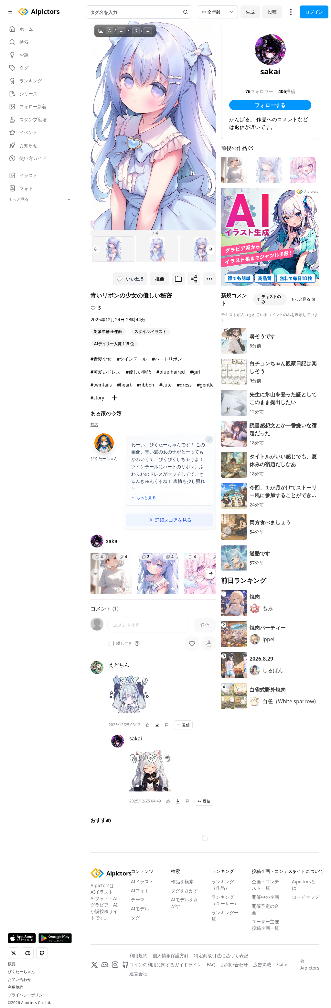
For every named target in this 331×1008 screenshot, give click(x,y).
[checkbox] (111, 643)
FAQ (211, 964)
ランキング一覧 (225, 915)
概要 (12, 964)
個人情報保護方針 (171, 955)
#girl (195, 372)
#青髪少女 (101, 359)
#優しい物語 (138, 372)
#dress (184, 385)
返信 (186, 724)
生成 (250, 12)
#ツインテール (132, 359)
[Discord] (105, 965)
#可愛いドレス (106, 372)
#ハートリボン (167, 359)
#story (97, 398)
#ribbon (145, 385)
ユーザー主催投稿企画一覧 (265, 924)
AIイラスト (142, 881)
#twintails (101, 385)
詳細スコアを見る (173, 520)
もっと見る (146, 497)
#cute (165, 385)
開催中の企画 (265, 897)
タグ (135, 918)
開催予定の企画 (265, 909)
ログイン (314, 12)
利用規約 (15, 987)
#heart (124, 385)
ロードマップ (305, 897)
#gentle (205, 385)
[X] (94, 965)
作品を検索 (182, 881)
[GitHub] (125, 965)
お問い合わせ (19, 979)
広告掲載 (262, 964)
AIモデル (140, 909)
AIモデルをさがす (184, 903)
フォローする (270, 105)
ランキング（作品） (222, 884)
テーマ (137, 900)
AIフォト (140, 890)
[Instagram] (115, 965)
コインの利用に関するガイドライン (165, 964)
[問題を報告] (166, 724)
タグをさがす (184, 890)
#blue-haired (170, 372)
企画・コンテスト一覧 (265, 884)
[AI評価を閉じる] (209, 439)
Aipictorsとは (303, 884)
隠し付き (124, 643)
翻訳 (94, 424)
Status (282, 964)
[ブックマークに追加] (178, 278)
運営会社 (138, 974)
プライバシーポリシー (27, 995)
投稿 (272, 12)
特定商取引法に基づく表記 (221, 955)
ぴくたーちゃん (21, 971)
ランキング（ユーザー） (225, 900)
